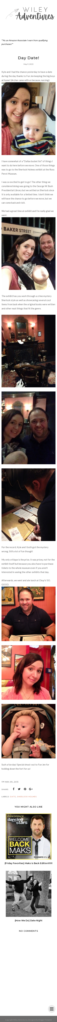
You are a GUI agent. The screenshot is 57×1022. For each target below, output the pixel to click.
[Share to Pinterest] (25, 789)
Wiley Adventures (20, 1020)
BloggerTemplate (45, 1020)
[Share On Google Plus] (30, 789)
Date (13, 797)
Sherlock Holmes (27, 797)
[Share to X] (19, 789)
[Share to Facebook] (13, 789)
